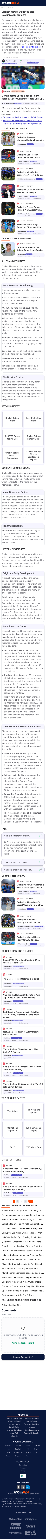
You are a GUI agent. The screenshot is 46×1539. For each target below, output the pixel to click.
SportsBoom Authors (32, 1418)
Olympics (28, 1452)
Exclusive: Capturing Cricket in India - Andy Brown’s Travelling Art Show (23, 1233)
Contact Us (23, 1465)
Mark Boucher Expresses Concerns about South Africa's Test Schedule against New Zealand (23, 1273)
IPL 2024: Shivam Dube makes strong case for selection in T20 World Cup (23, 1228)
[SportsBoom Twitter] (23, 1487)
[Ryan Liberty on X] (14, 61)
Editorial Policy (14, 1427)
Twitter (23, 1471)
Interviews (37, 1449)
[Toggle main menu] (43, 2)
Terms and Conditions (31, 1424)
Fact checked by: (26, 61)
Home (3, 8)
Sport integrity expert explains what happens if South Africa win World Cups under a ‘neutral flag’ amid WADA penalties (23, 1290)
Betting (18, 1445)
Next (30, 1201)
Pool (37, 1452)
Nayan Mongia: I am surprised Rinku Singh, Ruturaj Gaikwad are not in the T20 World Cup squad (23, 1215)
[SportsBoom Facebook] (18, 1487)
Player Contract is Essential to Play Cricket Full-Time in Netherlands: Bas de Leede (23, 1264)
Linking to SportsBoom (14, 1430)
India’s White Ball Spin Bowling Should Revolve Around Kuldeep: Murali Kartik (23, 1237)
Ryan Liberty (10, 61)
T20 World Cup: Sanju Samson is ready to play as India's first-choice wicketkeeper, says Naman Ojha (23, 1210)
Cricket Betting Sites (11, 1305)
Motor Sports (18, 1452)
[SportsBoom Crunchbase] (28, 1487)
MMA (8, 1452)
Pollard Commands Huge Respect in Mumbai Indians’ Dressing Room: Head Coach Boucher (23, 1250)
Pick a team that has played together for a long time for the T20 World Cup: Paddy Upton (23, 1268)
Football (18, 1449)
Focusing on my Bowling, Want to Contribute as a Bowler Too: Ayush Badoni (23, 1246)
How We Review (31, 1421)
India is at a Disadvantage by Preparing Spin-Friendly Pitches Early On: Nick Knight (23, 1255)
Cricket (37, 1445)
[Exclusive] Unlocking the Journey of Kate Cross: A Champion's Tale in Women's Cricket (23, 1241)
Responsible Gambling (31, 1433)
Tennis (28, 1456)
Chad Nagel (23, 63)
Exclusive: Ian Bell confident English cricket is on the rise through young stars (23, 1219)
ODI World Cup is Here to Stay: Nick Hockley (23, 1286)
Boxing (28, 1445)
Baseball (8, 1445)
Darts (8, 1449)
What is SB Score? (14, 1421)
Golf (27, 1449)
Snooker (18, 1456)
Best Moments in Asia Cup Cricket (18, 1295)
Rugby (8, 1456)
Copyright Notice (14, 1424)
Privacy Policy (14, 1433)
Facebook (23, 1468)
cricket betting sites (31, 47)
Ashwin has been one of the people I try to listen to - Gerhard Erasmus (23, 1277)
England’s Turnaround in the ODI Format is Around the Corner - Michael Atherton (23, 1282)
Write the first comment (23, 1343)
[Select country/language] (23, 1476)
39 (25, 1201)
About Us (14, 1436)
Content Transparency (14, 1418)
